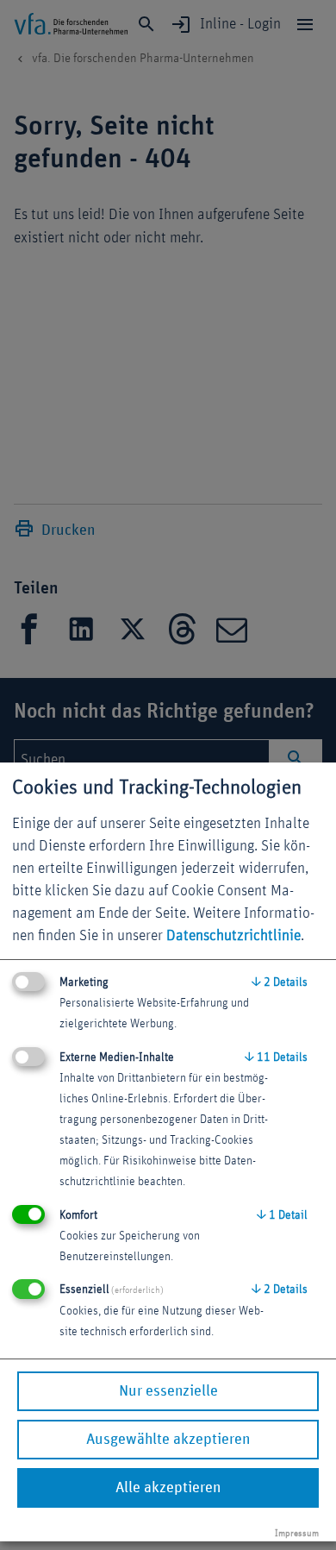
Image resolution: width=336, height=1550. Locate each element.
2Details (280, 982)
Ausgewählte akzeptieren (168, 1439)
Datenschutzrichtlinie (233, 936)
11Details (276, 1057)
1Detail (282, 1215)
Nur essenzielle (168, 1391)
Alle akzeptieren (168, 1488)
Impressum (297, 1533)
